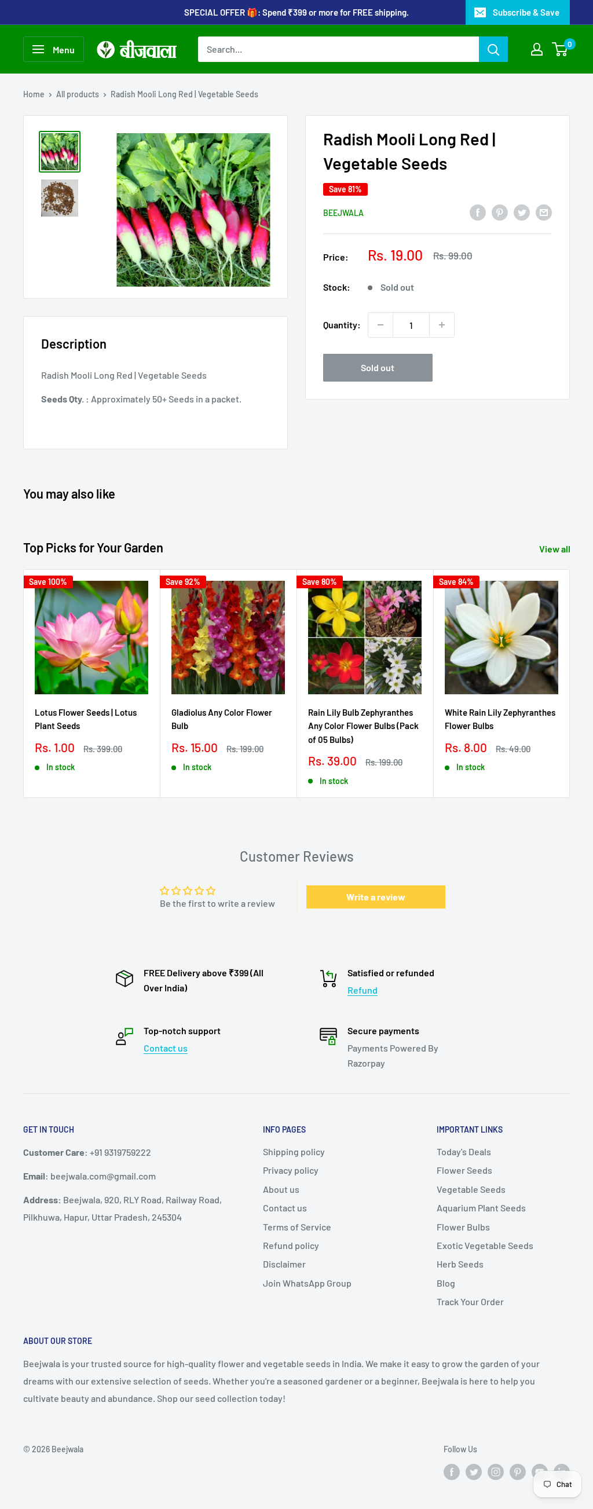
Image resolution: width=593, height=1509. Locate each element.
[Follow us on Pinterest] (518, 1471)
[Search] (493, 49)
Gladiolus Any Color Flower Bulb (221, 719)
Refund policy (291, 1245)
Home (34, 94)
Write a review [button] (375, 896)
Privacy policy (291, 1169)
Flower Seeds (464, 1169)
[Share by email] (544, 212)
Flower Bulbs (463, 1226)
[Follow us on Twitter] (474, 1471)
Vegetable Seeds (471, 1189)
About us (281, 1189)
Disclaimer (284, 1263)
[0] (560, 49)
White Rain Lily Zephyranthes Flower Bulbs (500, 719)
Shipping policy (294, 1151)
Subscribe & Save (526, 12)
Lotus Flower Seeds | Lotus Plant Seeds (86, 719)
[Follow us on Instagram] (496, 1471)
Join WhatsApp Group (307, 1282)
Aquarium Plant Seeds (481, 1207)
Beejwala (343, 213)
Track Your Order (470, 1301)
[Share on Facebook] (478, 212)
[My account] (537, 49)
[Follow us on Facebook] (452, 1471)
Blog (446, 1282)
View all (555, 548)
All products (77, 94)
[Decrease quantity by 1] (380, 325)
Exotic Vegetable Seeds (485, 1245)
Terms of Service (297, 1226)
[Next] (570, 683)
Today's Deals (464, 1151)
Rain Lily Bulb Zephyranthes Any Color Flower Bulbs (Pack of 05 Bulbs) (363, 726)
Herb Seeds (460, 1263)
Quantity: (342, 324)
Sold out (377, 367)
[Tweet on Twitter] (522, 212)
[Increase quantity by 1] (442, 325)
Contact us (166, 1047)
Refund (362, 989)
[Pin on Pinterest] (500, 212)
